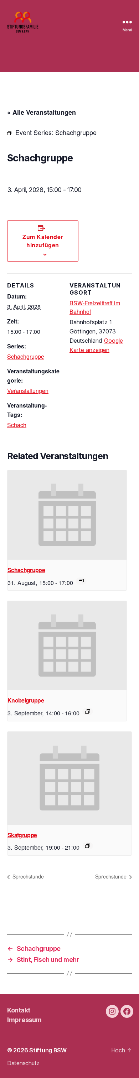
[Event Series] (81, 581)
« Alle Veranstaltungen (41, 112)
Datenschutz (23, 1063)
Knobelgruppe (25, 700)
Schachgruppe (25, 356)
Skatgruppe (22, 835)
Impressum (24, 1019)
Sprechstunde (27, 876)
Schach (16, 425)
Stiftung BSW (48, 1050)
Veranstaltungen (27, 391)
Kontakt (18, 1010)
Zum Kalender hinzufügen (42, 241)
